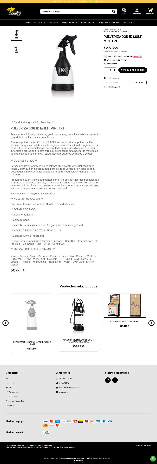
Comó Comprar (88, 22)
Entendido (78, 461)
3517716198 (64, 383)
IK (118, 30)
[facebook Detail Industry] (7, 2)
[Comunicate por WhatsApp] (153, 459)
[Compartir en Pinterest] (23, 272)
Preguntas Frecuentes (109, 22)
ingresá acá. (47, 447)
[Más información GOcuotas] (137, 56)
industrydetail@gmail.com (69, 387)
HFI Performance (69, 22)
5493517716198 (65, 378)
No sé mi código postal (112, 87)
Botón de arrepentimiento (64, 447)
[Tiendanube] (143, 446)
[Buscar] (114, 11)
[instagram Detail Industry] (3, 2)
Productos (39, 22)
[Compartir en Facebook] (13, 272)
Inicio (27, 22)
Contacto (127, 22)
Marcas (53, 22)
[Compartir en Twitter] (18, 272)
